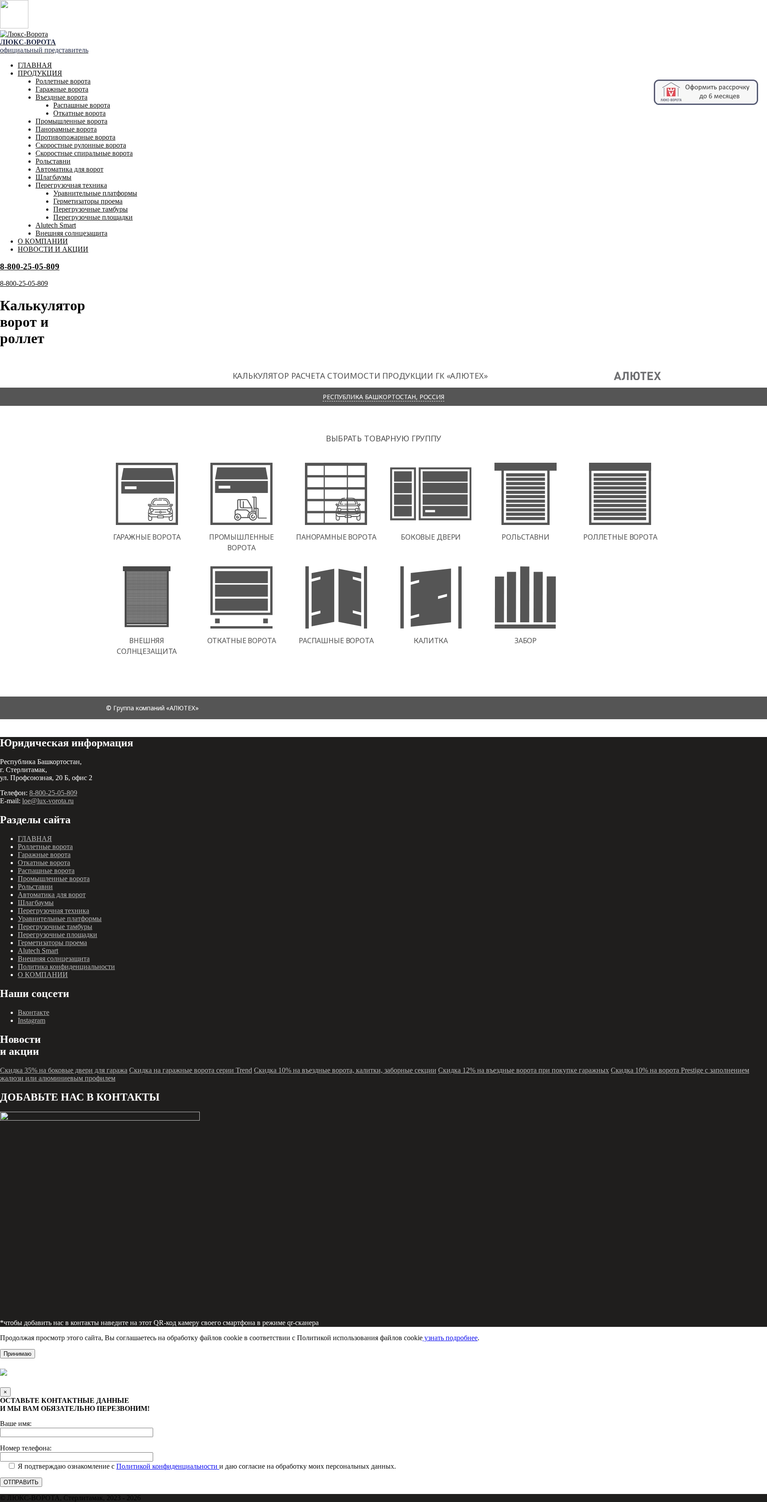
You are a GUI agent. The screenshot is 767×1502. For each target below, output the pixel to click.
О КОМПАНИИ (43, 241)
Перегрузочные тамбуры (90, 209)
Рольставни (53, 161)
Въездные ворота (61, 97)
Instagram (31, 1020)
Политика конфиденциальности (66, 966)
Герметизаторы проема (88, 201)
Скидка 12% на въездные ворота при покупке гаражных (523, 1070)
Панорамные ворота (66, 129)
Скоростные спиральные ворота (84, 153)
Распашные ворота (81, 105)
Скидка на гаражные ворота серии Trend (190, 1070)
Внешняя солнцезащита (71, 233)
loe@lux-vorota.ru (48, 801)
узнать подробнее (450, 1338)
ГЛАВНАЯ (35, 65)
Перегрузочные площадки (93, 217)
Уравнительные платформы (95, 193)
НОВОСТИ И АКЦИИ (53, 249)
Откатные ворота (79, 113)
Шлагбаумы (53, 177)
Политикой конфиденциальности (167, 1466)
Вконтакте (33, 1012)
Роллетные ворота (63, 81)
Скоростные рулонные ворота (81, 145)
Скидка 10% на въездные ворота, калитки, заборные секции (345, 1070)
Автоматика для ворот (69, 169)
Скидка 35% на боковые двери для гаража (63, 1070)
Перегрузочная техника (71, 185)
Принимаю (18, 1353)
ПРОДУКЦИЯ (40, 73)
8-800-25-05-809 (29, 266)
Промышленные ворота (71, 121)
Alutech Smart (56, 225)
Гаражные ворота (62, 89)
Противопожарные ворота (75, 137)
